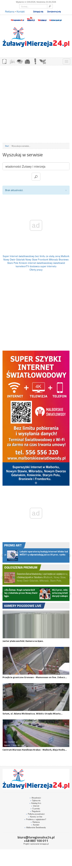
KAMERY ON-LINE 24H (43, 61)
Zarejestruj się (54, 11)
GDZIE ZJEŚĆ (19, 61)
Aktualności (35, 800)
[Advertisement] (36, 104)
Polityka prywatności (35, 816)
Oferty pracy (36, 269)
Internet (35, 808)
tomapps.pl (44, 846)
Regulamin (35, 813)
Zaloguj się (38, 11)
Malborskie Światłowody (35, 829)
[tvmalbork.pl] (30, 18)
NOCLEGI (27, 61)
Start (7, 146)
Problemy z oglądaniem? (35, 821)
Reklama (9, 11)
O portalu (35, 810)
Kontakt (21, 11)
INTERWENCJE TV (35, 61)
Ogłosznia (35, 802)
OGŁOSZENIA (4, 61)
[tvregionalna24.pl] (17, 18)
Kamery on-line (35, 819)
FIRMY (12, 61)
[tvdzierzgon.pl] (55, 18)
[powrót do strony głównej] (36, 37)
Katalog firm (35, 805)
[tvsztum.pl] (42, 18)
